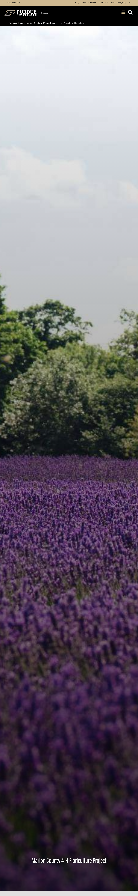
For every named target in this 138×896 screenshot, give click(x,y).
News (84, 3)
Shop (100, 3)
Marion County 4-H (51, 22)
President (92, 3)
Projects (67, 22)
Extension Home (15, 22)
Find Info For (13, 3)
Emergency (121, 3)
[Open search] (130, 13)
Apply (77, 3)
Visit (106, 3)
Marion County (33, 22)
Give (112, 3)
